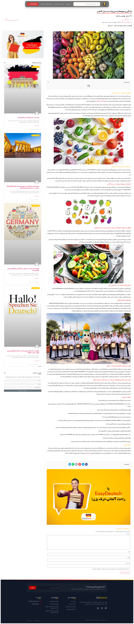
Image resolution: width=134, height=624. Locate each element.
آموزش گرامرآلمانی (54, 601)
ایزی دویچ (68, 4)
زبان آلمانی (88, 453)
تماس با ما (73, 601)
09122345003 (33, 4)
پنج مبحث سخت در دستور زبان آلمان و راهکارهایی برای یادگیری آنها (23, 269)
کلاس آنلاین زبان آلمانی (59, 4)
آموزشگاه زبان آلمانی (101, 101)
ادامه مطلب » (36, 125)
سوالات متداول (72, 604)
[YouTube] (98, 608)
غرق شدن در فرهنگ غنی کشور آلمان (28, 117)
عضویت (32, 587)
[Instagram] (105, 608)
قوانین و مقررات (37, 620)
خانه (131, 22)
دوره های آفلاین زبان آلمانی (46, 4)
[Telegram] (101, 608)
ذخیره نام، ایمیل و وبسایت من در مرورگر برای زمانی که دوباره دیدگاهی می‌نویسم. (110, 568)
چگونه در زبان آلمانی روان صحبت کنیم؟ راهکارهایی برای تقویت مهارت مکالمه (23, 351)
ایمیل (128, 557)
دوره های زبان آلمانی (71, 609)
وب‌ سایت (128, 563)
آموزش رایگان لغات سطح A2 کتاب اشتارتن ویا (52, 611)
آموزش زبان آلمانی (125, 22)
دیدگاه (128, 533)
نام (129, 551)
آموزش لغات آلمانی (118, 26)
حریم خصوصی (29, 620)
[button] (48, 82)
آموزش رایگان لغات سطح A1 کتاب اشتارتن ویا (52, 607)
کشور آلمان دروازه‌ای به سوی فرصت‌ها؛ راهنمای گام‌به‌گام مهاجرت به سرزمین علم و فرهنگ (23, 187)
